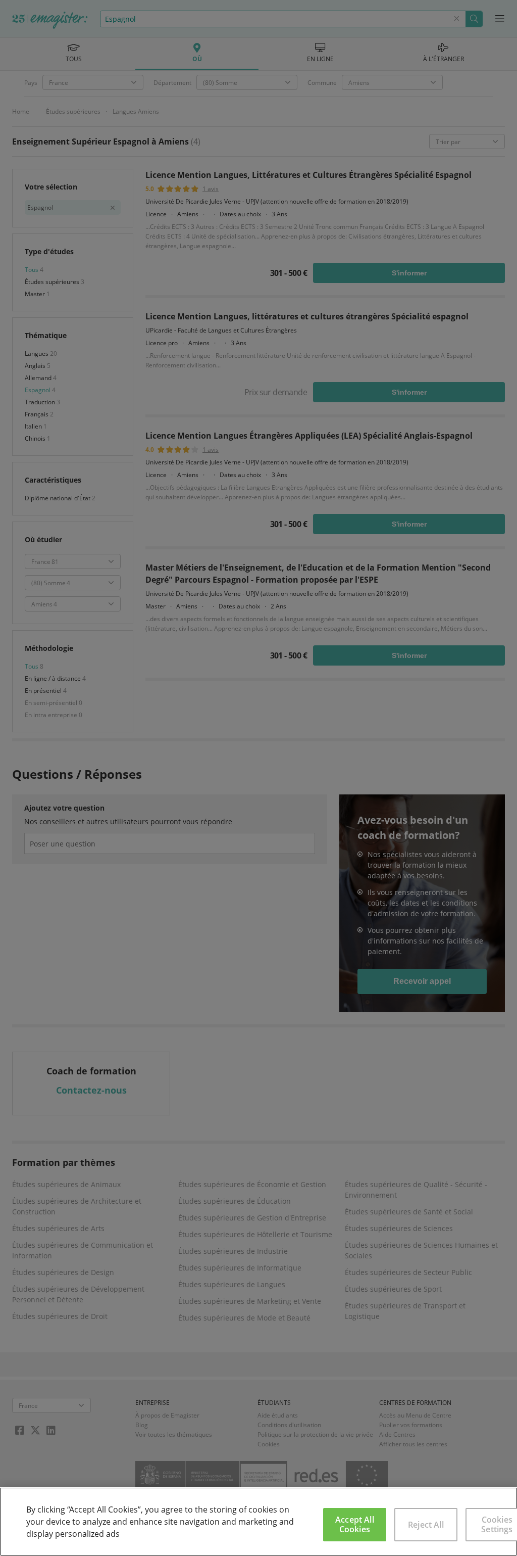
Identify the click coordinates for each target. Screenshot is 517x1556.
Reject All (426, 1524)
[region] (258, 1521)
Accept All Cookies (354, 1524)
